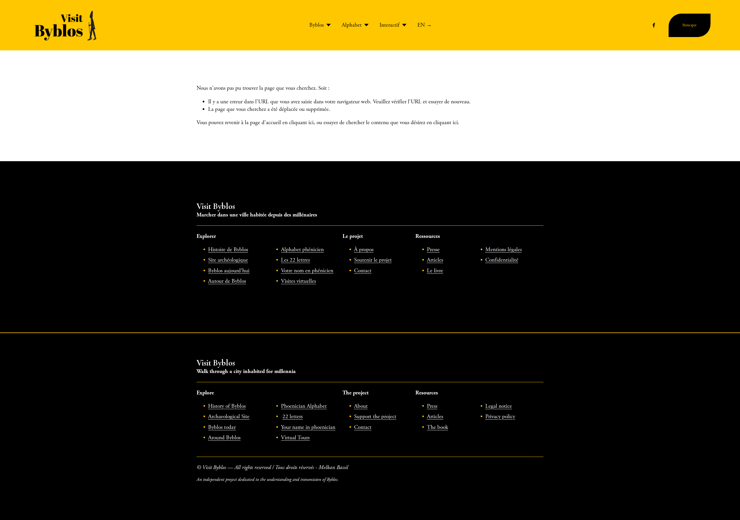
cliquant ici (301, 122)
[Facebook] (654, 25)
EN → (424, 25)
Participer (689, 25)
